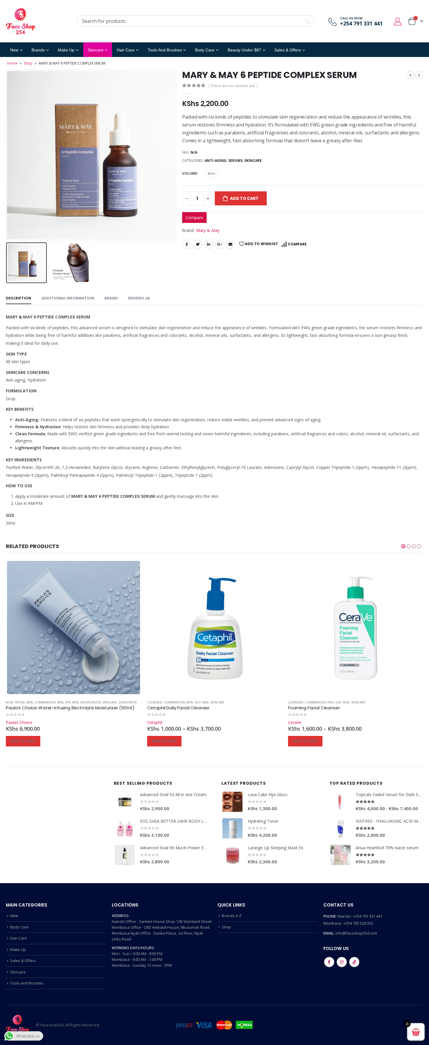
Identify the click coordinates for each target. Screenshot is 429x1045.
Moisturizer (90, 702)
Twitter (197, 244)
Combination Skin (48, 702)
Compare (194, 217)
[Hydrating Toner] (232, 828)
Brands (38, 50)
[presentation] (7, 154)
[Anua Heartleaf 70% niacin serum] (340, 855)
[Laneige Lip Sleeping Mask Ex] (232, 855)
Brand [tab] (111, 298)
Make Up (66, 50)
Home (12, 63)
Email (230, 244)
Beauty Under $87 (244, 50)
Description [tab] (18, 298)
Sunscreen (127, 702)
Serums (235, 160)
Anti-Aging (215, 160)
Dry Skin (72, 702)
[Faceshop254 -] (20, 21)
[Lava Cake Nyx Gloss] (232, 802)
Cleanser (154, 702)
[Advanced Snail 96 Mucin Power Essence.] (125, 855)
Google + (219, 244)
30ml (211, 173)
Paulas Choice (19, 722)
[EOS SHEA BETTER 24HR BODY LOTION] (125, 828)
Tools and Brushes (165, 50)
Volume (189, 173)
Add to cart (244, 198)
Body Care (204, 50)
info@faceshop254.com (356, 933)
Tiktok (354, 962)
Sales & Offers (23, 960)
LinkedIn (208, 244)
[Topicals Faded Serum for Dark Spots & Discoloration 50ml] (340, 802)
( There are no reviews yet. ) (232, 85)
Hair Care (126, 50)
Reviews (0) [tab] (139, 298)
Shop (28, 63)
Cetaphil (154, 722)
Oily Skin (201, 702)
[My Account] (397, 21)
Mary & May (207, 230)
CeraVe (294, 722)
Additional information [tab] (67, 298)
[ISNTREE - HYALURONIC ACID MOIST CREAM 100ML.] (340, 828)
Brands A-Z (231, 915)
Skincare (96, 50)
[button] (403, 546)
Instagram (341, 962)
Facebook (186, 244)
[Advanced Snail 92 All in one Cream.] (125, 802)
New (14, 50)
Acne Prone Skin (19, 702)
